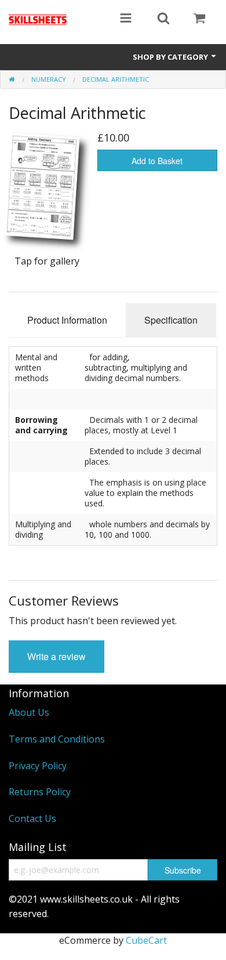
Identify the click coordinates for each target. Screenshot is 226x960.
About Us (29, 712)
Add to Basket (157, 160)
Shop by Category (171, 57)
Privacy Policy (38, 765)
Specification (171, 320)
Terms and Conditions (57, 739)
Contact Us (32, 818)
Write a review (56, 656)
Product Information (67, 320)
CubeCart (146, 940)
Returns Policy (40, 791)
